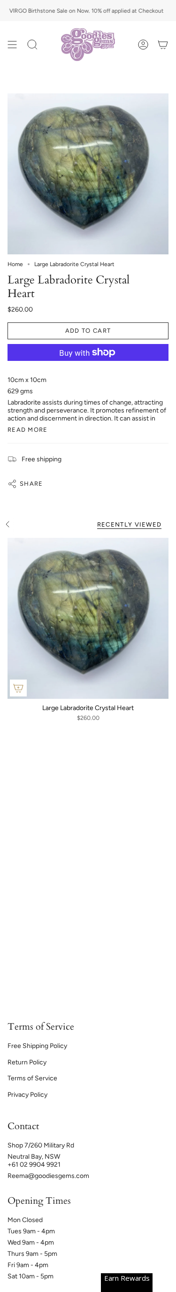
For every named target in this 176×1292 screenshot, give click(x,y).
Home (15, 264)
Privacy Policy (27, 1095)
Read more (28, 429)
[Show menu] (12, 44)
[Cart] (162, 44)
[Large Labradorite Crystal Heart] (88, 618)
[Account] (143, 44)
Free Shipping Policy (37, 1046)
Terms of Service (32, 1078)
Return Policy (27, 1062)
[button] (32, 44)
